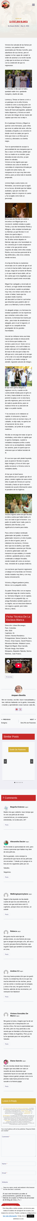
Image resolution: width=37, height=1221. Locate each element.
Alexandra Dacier (17, 842)
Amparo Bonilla (14, 26)
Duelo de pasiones (18, 750)
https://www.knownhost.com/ (26, 1119)
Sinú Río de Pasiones (28, 721)
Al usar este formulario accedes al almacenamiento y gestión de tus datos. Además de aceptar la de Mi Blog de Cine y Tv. (18, 1197)
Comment (6, 1137)
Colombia (9, 677)
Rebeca (13, 931)
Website (5, 1182)
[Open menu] (33, 5)
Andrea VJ (14, 971)
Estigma (5, 721)
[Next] (31, 761)
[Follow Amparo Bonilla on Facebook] (16, 709)
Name (4, 1164)
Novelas (18, 18)
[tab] (14, 782)
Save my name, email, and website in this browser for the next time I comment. (18, 1188)
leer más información (10, 1216)
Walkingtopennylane (19, 894)
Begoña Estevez (17, 807)
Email (4, 1173)
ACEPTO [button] (30, 1216)
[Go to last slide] (5, 761)
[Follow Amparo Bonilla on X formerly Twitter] (20, 709)
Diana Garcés (16, 1061)
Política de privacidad (26, 1198)
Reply (6, 825)
